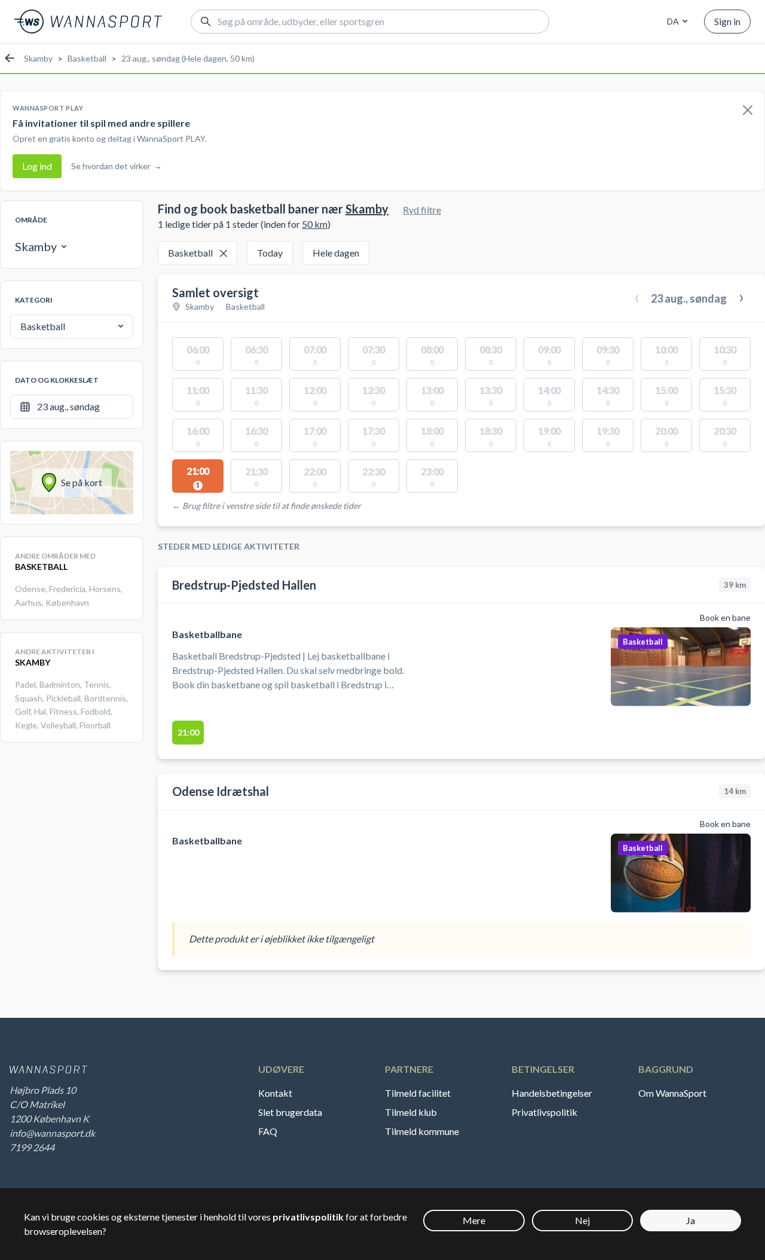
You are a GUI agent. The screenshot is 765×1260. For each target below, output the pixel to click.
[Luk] (747, 110)
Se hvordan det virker (116, 166)
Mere (474, 1220)
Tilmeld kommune (422, 1131)
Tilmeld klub (411, 1112)
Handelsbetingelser (552, 1093)
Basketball (87, 58)
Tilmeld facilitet (418, 1093)
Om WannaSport (672, 1093)
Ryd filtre (422, 209)
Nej (582, 1220)
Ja (690, 1220)
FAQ (267, 1131)
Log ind (37, 166)
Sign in (727, 21)
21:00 (188, 732)
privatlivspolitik (308, 1216)
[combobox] (675, 21)
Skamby (38, 58)
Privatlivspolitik (544, 1112)
